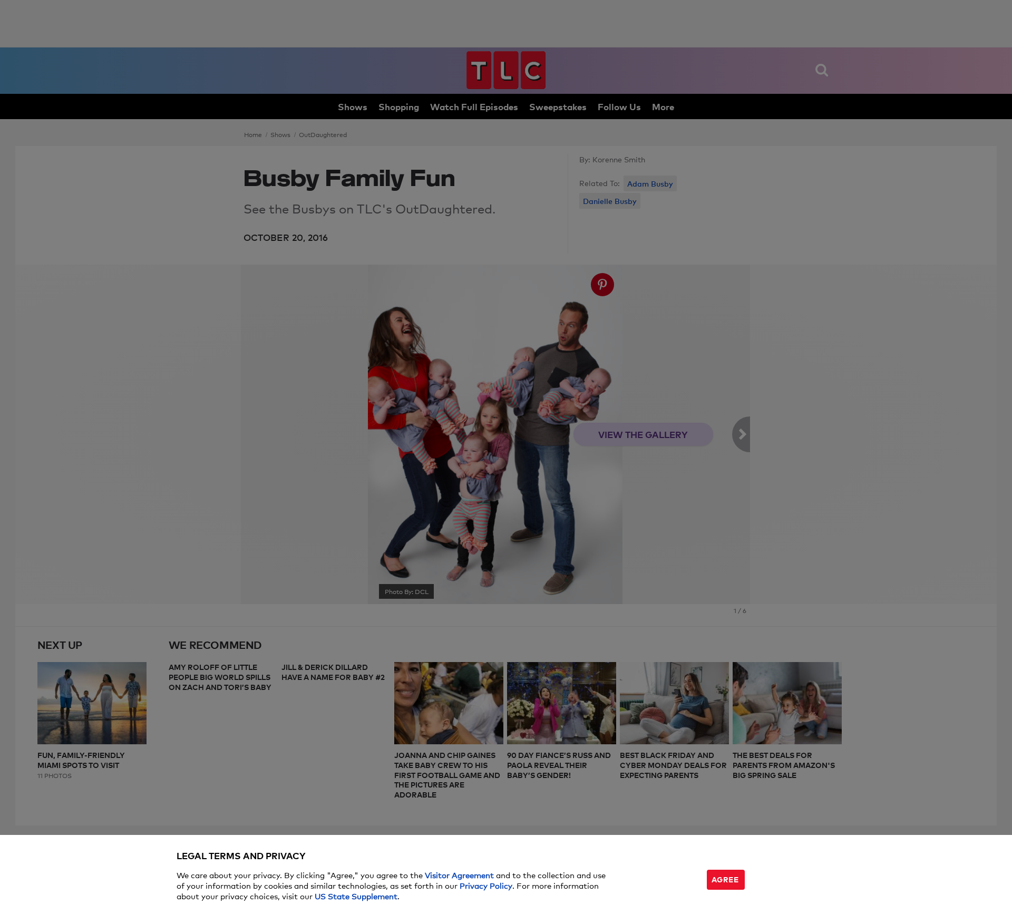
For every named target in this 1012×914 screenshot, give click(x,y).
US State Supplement (356, 896)
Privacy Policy (486, 885)
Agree (725, 878)
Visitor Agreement (459, 875)
